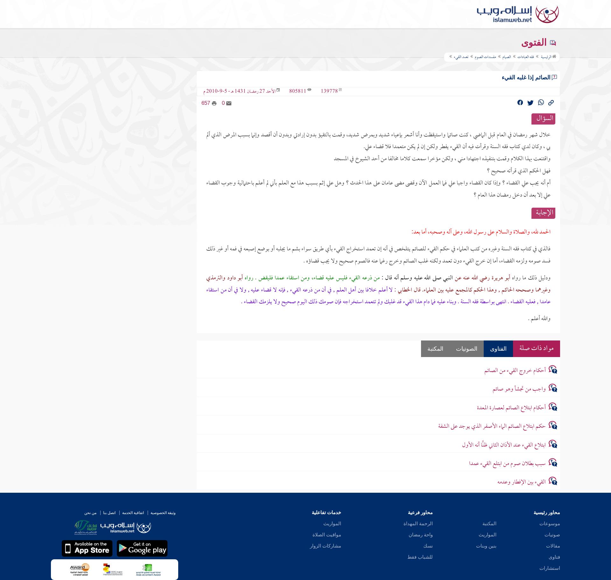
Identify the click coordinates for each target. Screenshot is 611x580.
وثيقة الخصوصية (163, 513)
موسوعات (549, 523)
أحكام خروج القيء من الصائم (515, 371)
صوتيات (552, 534)
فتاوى (554, 557)
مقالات (553, 545)
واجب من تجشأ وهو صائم (519, 389)
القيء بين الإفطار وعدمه (521, 482)
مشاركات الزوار (325, 545)
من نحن (90, 513)
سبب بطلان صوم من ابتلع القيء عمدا (507, 464)
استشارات (549, 568)
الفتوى (535, 42)
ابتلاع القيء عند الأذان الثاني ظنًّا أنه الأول (504, 445)
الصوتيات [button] (466, 349)
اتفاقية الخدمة (133, 513)
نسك (428, 545)
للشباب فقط (420, 557)
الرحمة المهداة (418, 523)
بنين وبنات (486, 545)
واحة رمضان (421, 534)
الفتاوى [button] (498, 349)
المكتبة (489, 523)
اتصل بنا (109, 513)
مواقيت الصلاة (327, 534)
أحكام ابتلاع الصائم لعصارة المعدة (511, 408)
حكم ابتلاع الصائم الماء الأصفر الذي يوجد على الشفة (492, 426)
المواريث (487, 534)
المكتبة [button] (435, 349)
